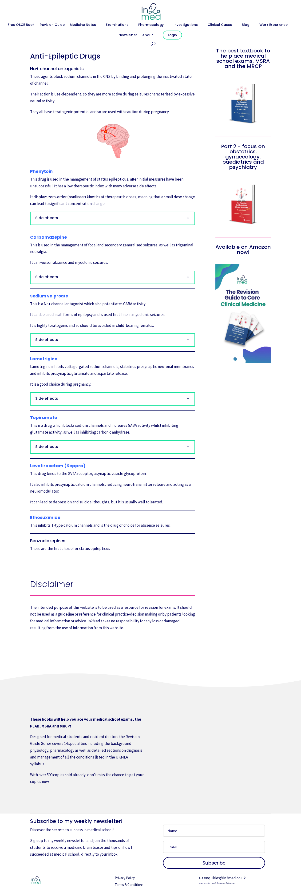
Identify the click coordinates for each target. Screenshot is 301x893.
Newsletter (128, 35)
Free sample (48, 797)
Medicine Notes (83, 25)
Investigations (186, 25)
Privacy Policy (125, 878)
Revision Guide (52, 25)
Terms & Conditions (129, 884)
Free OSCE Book (21, 25)
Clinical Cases (220, 25)
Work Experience (273, 25)
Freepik (214, 883)
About (147, 35)
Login (172, 35)
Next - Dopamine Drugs (113, 565)
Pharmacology (151, 25)
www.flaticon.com (228, 883)
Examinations (117, 25)
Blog (246, 25)
